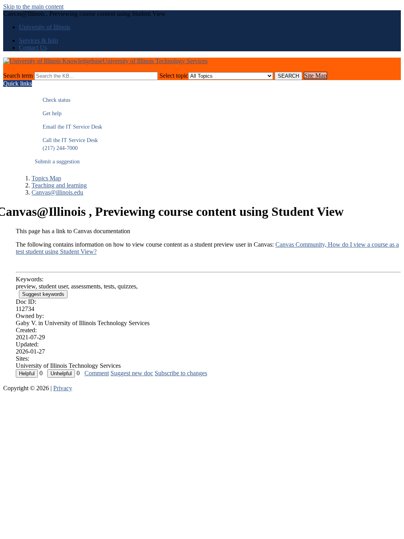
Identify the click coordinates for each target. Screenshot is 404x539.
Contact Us (33, 47)
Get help (48, 113)
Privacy (62, 388)
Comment (96, 373)
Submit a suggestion (57, 162)
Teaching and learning (59, 185)
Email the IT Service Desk (68, 127)
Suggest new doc (131, 373)
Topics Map (46, 178)
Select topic (173, 75)
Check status (52, 100)
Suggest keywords (43, 294)
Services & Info (38, 40)
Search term (18, 75)
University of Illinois (44, 27)
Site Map (315, 75)
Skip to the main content (33, 6)
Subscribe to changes (181, 373)
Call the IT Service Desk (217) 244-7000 (66, 144)
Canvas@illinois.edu (57, 192)
